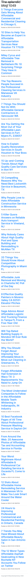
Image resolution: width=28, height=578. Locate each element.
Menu (4, 5)
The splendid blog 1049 (10, 2)
